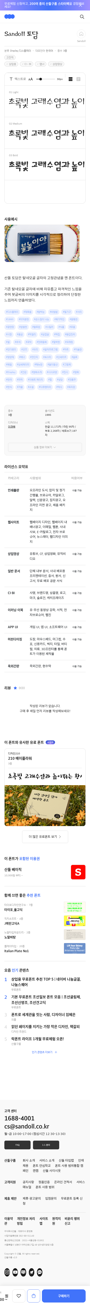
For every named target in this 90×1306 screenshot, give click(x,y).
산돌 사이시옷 (52, 1170)
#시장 (9, 334)
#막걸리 (32, 334)
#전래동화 (42, 342)
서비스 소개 (46, 1160)
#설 (8, 342)
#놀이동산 (53, 364)
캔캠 (35, 1170)
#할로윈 (36, 327)
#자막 (20, 379)
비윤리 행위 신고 (72, 1221)
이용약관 (8, 1221)
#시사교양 (52, 372)
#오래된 (69, 342)
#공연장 (10, 327)
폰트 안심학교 (42, 1165)
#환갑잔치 (70, 334)
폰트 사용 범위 (45, 1187)
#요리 (35, 349)
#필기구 (67, 312)
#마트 (66, 349)
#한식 (9, 387)
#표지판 (71, 387)
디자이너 (13, 422)
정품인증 (44, 1182)
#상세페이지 (23, 364)
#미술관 (78, 349)
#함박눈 (41, 312)
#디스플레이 (12, 312)
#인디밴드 (11, 349)
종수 (10, 410)
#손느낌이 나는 (41, 319)
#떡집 (57, 334)
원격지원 (56, 1221)
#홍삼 (20, 334)
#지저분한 (24, 319)
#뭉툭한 (74, 319)
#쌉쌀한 (23, 327)
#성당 (60, 379)
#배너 (22, 357)
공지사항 (28, 1182)
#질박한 (56, 342)
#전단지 (34, 357)
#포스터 (47, 357)
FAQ (17, 1145)
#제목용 (27, 312)
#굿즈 (24, 349)
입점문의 (51, 1198)
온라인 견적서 (63, 1182)
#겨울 (20, 387)
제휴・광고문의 (32, 1198)
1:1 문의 (46, 1145)
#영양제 (10, 357)
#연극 (9, 379)
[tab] (70, 79)
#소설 (31, 387)
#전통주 (72, 379)
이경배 (11, 426)
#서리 (79, 312)
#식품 (61, 327)
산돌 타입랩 (66, 1160)
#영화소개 (37, 372)
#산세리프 (61, 357)
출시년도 (50, 410)
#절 (50, 379)
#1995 (10, 319)
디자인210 (14, 753)
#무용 (72, 327)
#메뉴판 (38, 364)
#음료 (74, 357)
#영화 (76, 372)
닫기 (80, 5)
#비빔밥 (54, 312)
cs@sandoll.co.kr (26, 1126)
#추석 (18, 342)
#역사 (59, 387)
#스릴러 (49, 327)
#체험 (9, 364)
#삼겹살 (45, 334)
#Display (11, 372)
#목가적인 (59, 319)
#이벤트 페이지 (35, 379)
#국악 (28, 342)
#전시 (65, 372)
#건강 (23, 372)
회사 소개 (29, 1160)
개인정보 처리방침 (26, 1221)
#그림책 (67, 364)
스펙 (47, 422)
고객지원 (10, 1182)
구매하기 (63, 1295)
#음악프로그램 (50, 349)
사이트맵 (44, 1221)
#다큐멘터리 (45, 387)
